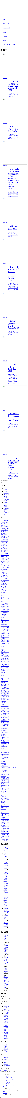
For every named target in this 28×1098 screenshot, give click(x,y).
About (7, 1083)
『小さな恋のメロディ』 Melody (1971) (6, 887)
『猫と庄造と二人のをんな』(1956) (6, 856)
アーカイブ (4, 996)
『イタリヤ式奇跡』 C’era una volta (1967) (6, 960)
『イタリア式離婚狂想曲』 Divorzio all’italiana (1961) (6, 949)
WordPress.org (7, 1065)
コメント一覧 (9, 1079)
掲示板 (8, 1081)
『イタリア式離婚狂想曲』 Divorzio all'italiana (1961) (6, 866)
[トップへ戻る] (0, 1097)
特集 (5, 506)
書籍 (5, 505)
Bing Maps (6, 1006)
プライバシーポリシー (6, 849)
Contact (8, 1082)
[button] (1, 482)
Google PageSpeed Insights (6, 1046)
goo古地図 (6, 1010)
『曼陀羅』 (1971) (5, 904)
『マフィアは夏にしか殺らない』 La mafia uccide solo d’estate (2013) (6, 982)
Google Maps (5, 1008)
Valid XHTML (6, 1051)
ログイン (6, 1057)
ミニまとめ (9, 1077)
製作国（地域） (6, 510)
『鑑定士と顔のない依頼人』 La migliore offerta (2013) (6, 877)
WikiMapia (6, 1012)
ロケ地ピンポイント (6, 496)
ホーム (8, 1076)
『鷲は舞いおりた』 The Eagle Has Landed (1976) (6, 896)
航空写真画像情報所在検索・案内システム (6, 1035)
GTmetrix (6, 1049)
